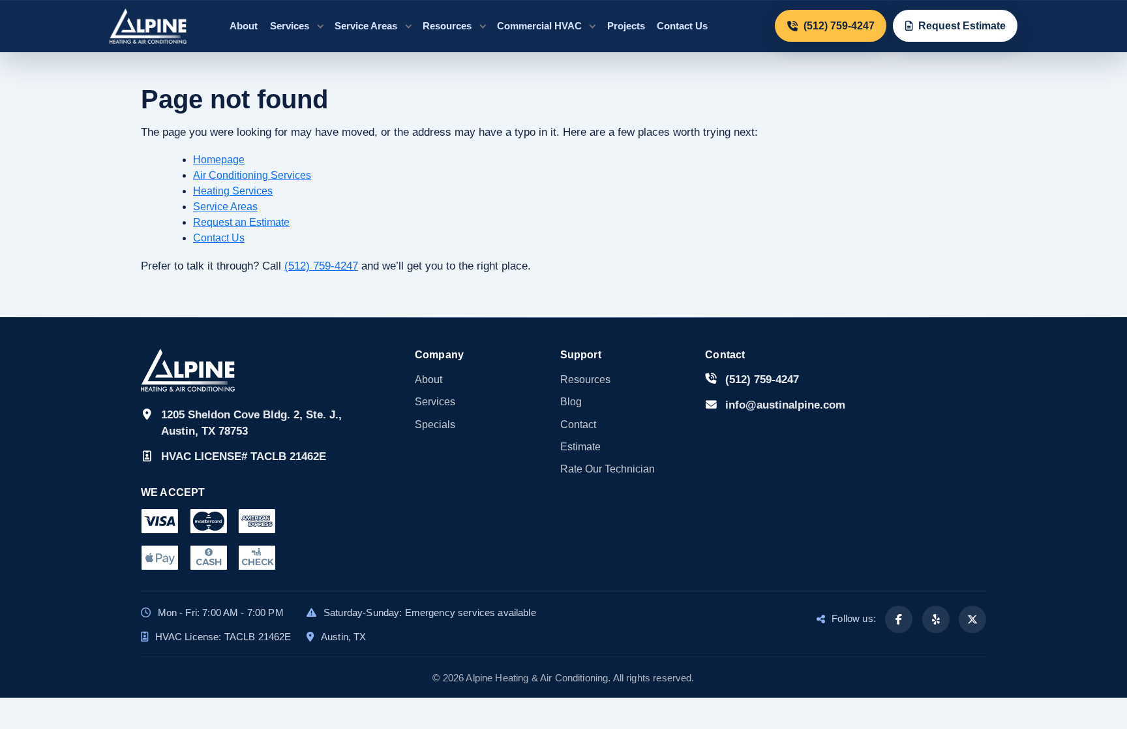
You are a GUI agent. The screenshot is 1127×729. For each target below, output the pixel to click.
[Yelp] (936, 619)
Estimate (580, 446)
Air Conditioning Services (252, 175)
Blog (571, 401)
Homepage (219, 159)
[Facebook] (898, 619)
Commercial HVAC (539, 25)
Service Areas (366, 25)
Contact (578, 424)
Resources (447, 25)
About (244, 25)
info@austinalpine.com (785, 405)
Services (289, 25)
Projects (626, 25)
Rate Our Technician (607, 468)
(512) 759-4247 (321, 266)
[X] (972, 619)
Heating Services (233, 190)
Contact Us (682, 25)
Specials (435, 424)
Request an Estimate (241, 222)
